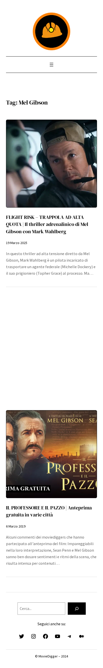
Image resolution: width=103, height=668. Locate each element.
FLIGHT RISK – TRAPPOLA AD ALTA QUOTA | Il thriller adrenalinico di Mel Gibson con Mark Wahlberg (47, 224)
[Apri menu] (51, 65)
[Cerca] (77, 608)
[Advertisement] (51, 345)
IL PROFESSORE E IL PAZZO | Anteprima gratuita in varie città (49, 511)
